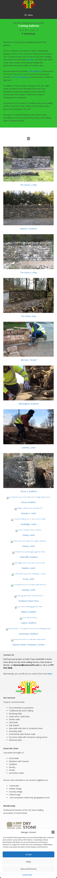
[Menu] (28, 138)
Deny (28, 861)
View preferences (28, 868)
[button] (53, 832)
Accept (28, 854)
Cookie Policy (27, 875)
